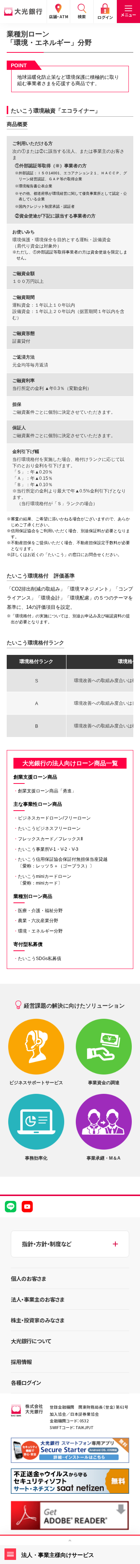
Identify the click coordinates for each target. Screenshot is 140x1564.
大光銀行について (31, 1341)
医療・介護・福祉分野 (38, 910)
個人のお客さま (28, 1278)
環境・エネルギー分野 (38, 931)
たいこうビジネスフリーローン (47, 828)
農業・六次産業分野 (35, 920)
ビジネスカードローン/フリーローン (52, 818)
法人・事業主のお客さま (38, 1299)
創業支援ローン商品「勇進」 (44, 791)
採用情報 (21, 1362)
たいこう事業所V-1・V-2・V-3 (45, 849)
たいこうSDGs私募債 (37, 958)
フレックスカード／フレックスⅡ (48, 838)
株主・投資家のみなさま (38, 1320)
